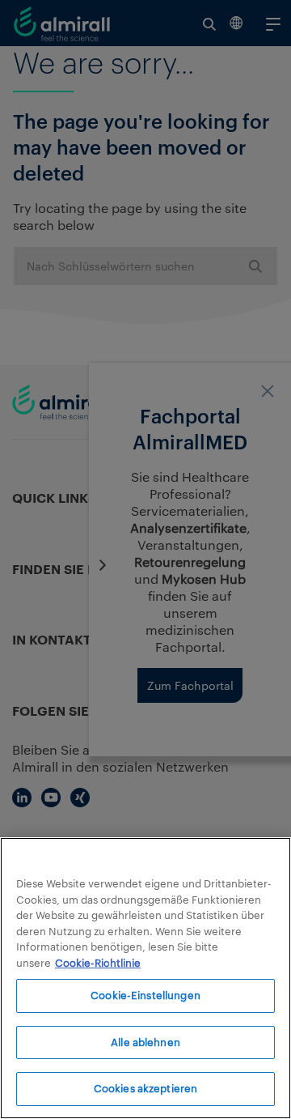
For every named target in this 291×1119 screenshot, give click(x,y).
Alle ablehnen (145, 1042)
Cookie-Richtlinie (98, 962)
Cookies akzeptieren (145, 1088)
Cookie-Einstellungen (145, 995)
